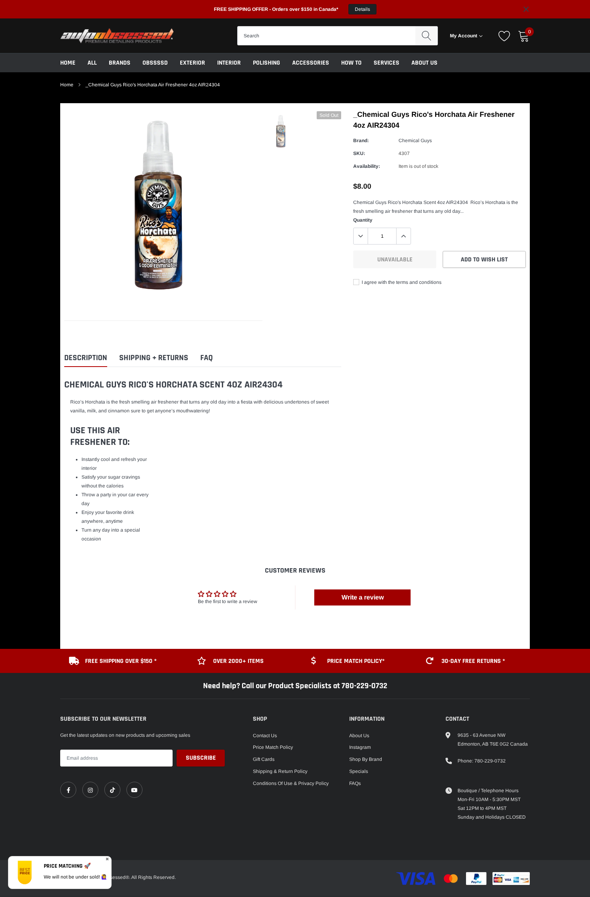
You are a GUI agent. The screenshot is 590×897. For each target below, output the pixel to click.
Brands (119, 63)
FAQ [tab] (206, 358)
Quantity (362, 220)
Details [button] (362, 9)
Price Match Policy (273, 747)
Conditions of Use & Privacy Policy (291, 783)
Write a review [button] (363, 597)
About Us (424, 63)
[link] (68, 790)
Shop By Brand (365, 759)
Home (67, 63)
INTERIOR (229, 63)
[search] (426, 36)
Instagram (360, 747)
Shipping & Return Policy (280, 771)
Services (386, 63)
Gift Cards (264, 759)
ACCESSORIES (310, 63)
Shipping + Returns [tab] (153, 358)
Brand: (361, 140)
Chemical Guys (415, 140)
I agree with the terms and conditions (400, 282)
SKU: (359, 153)
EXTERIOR (192, 63)
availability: (366, 166)
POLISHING (266, 63)
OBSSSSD (155, 63)
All (92, 63)
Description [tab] (85, 358)
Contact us (265, 735)
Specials (358, 771)
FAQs (355, 783)
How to (351, 63)
